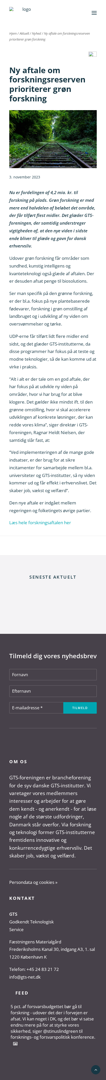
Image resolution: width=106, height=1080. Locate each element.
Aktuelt (24, 33)
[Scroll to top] (95, 1069)
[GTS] (24, 12)
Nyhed (36, 33)
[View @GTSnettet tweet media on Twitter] (15, 1043)
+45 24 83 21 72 (42, 969)
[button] (94, 12)
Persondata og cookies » (33, 882)
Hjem (13, 33)
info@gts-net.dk (25, 977)
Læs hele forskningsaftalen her (40, 522)
